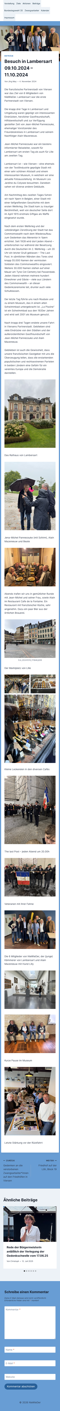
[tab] (24, 1271)
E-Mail (10, 1363)
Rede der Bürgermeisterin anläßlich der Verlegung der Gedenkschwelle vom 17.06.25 (27, 1251)
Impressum (9, 17)
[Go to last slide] (8, 1237)
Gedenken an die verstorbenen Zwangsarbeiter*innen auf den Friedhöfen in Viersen (15, 1170)
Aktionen (27, 3)
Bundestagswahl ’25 (13, 10)
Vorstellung (9, 3)
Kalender (45, 10)
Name (10, 1349)
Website (10, 1377)
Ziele (18, 3)
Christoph (14, 1261)
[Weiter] (51, 1237)
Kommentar (13, 1309)
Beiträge (36, 3)
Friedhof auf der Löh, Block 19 (48, 1165)
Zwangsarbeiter (32, 10)
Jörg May (12, 81)
